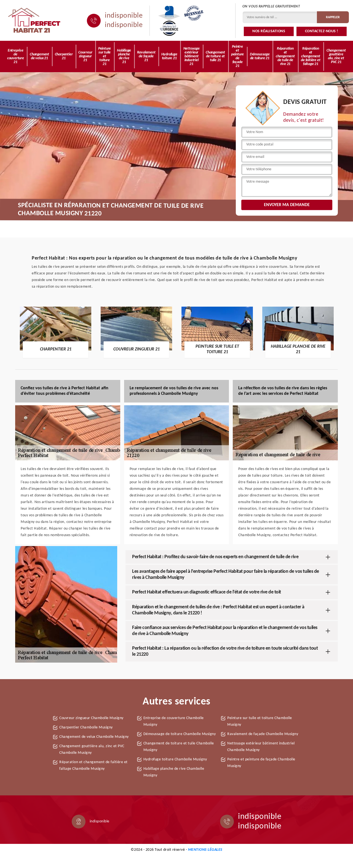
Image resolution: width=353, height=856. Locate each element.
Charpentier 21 (64, 56)
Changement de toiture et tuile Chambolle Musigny (178, 746)
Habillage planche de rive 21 (124, 56)
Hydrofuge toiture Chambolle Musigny (175, 759)
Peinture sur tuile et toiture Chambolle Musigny (259, 721)
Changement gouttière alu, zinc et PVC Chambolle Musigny (91, 749)
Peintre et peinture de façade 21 (237, 56)
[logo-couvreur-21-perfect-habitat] (34, 20)
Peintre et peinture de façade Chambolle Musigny (261, 762)
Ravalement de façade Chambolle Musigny (262, 734)
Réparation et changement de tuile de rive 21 (285, 56)
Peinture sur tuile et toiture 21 (104, 56)
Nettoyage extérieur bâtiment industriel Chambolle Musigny (261, 746)
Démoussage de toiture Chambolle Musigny (179, 734)
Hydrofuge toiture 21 (169, 56)
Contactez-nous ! (321, 31)
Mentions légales (205, 850)
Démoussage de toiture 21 (260, 56)
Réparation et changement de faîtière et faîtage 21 (310, 56)
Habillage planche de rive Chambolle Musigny (173, 772)
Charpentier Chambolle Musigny (86, 727)
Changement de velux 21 (39, 56)
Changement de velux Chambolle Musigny (94, 737)
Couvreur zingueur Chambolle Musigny (91, 718)
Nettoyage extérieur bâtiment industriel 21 (191, 56)
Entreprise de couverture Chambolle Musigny (173, 721)
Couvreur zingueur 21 (85, 56)
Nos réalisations (268, 31)
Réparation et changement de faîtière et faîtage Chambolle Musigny (93, 765)
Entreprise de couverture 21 (15, 56)
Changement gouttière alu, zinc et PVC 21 (336, 56)
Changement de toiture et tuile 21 (215, 56)
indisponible (124, 16)
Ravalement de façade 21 (146, 56)
